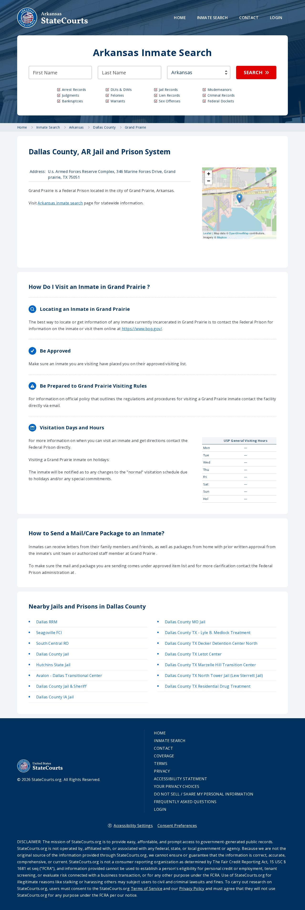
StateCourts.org (52, 18)
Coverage (164, 756)
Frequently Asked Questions (185, 801)
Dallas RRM (46, 621)
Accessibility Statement (180, 778)
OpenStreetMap (239, 233)
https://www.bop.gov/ (142, 328)
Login (276, 17)
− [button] (208, 181)
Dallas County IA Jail (55, 697)
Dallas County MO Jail (185, 621)
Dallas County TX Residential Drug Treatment (207, 686)
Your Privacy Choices (176, 786)
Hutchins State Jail (53, 664)
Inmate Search (212, 17)
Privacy (162, 771)
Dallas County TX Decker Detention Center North (211, 643)
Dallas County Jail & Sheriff (61, 686)
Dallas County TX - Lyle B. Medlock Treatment (208, 632)
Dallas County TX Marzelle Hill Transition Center (210, 664)
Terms (160, 763)
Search (253, 72)
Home (180, 17)
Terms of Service (146, 888)
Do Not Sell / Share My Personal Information (203, 794)
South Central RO (52, 643)
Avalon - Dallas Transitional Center (69, 675)
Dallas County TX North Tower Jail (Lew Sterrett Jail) (214, 675)
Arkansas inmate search (60, 203)
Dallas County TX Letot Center (193, 654)
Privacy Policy (191, 888)
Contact (249, 17)
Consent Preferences (177, 825)
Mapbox (222, 237)
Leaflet (207, 233)
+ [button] (208, 174)
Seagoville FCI (49, 632)
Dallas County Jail (52, 654)
